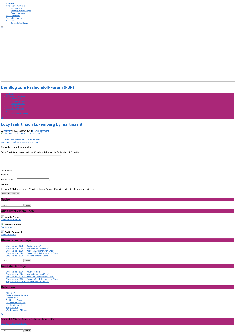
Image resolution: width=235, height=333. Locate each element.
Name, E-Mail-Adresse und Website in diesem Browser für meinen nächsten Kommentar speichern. (49, 189)
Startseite (10, 3)
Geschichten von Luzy (15, 18)
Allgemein (10, 293)
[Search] (2, 118)
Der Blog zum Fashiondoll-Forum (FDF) (37, 87)
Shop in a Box (16, 8)
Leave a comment (40, 131)
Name (4, 175)
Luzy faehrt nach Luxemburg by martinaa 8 (41, 124)
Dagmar (7, 131)
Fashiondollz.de (8, 234)
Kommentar (7, 170)
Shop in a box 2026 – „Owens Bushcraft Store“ (27, 255)
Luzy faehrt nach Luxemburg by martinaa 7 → (22, 142)
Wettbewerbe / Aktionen (15, 6)
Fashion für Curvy (18, 13)
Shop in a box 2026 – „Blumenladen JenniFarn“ (27, 248)
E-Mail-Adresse (9, 179)
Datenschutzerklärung (19, 23)
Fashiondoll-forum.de (11, 219)
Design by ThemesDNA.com (14, 323)
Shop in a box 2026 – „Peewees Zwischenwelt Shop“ (30, 251)
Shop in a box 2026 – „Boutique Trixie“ (23, 246)
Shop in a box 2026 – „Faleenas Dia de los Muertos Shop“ (32, 253)
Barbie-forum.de (8, 227)
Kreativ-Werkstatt (13, 16)
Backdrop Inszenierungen (21, 11)
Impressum (10, 20)
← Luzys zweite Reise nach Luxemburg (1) (20, 139)
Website (4, 184)
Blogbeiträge (12, 298)
